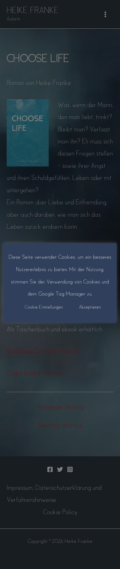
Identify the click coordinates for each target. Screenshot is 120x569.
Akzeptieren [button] (90, 307)
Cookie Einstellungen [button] (44, 307)
